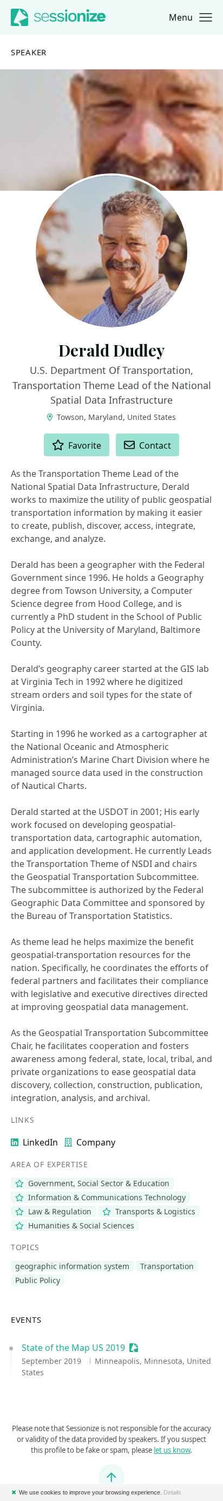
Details (172, 1492)
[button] (190, 17)
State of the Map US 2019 (73, 1347)
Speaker (29, 52)
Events (26, 1320)
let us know (172, 1450)
